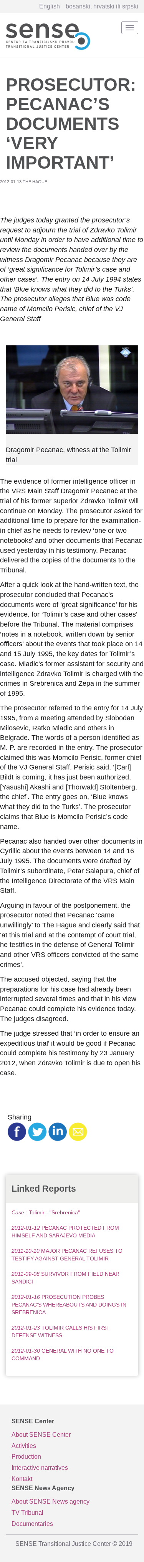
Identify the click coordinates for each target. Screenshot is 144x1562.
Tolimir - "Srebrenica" (46, 1212)
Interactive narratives (40, 1467)
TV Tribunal (27, 1512)
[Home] (48, 35)
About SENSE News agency (50, 1501)
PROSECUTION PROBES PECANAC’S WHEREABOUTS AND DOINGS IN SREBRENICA (69, 1304)
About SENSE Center (41, 1434)
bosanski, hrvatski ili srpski (102, 6)
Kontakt (22, 1479)
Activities (24, 1446)
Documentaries (32, 1524)
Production (26, 1456)
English (49, 6)
